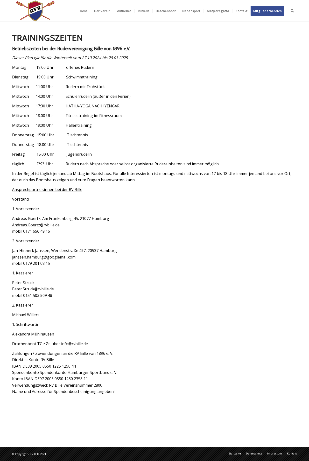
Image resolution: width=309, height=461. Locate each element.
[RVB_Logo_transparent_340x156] (35, 10)
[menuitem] (83, 10)
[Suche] (292, 10)
